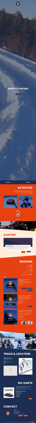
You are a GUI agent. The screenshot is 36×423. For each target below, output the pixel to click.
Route (4, 364)
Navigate (26, 415)
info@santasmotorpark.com (17, 411)
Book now (30, 306)
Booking (28, 182)
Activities (8, 182)
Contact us (20, 415)
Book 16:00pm (30, 290)
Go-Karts (23, 252)
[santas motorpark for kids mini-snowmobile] (30, 324)
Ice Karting (18, 94)
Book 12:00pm (24, 288)
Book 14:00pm (30, 288)
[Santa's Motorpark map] (25, 374)
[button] (10, 370)
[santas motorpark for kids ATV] (24, 324)
